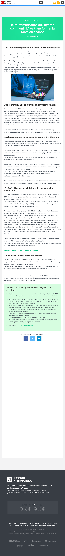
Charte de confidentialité (49, 523)
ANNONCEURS (23, 523)
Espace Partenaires (31, 20)
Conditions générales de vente (19, 525)
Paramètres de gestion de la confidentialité (42, 525)
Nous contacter (13, 523)
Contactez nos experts (26, 325)
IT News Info (35, 490)
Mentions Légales (34, 523)
